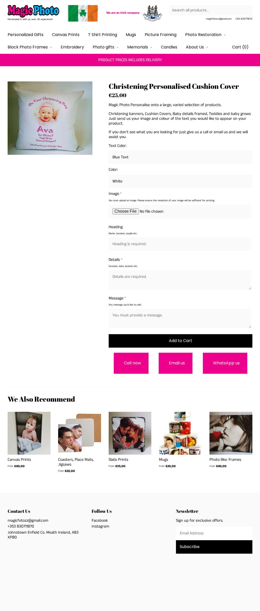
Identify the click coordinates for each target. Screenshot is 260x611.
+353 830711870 (243, 19)
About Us (195, 47)
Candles (169, 47)
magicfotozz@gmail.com (219, 19)
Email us (177, 363)
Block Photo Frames (28, 47)
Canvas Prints (65, 35)
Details (114, 259)
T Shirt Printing (102, 35)
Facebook (100, 520)
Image (114, 193)
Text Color (117, 145)
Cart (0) (240, 47)
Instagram (100, 526)
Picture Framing (160, 35)
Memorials (138, 47)
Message (116, 298)
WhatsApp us (226, 363)
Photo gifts (104, 47)
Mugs (131, 35)
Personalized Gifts (25, 35)
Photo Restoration (203, 35)
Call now (132, 363)
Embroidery (72, 47)
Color (113, 169)
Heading (116, 227)
